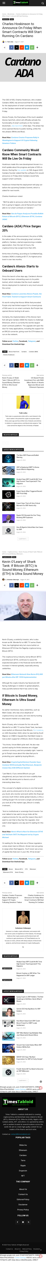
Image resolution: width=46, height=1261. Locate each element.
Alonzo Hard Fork (14, 351)
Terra (23, 1160)
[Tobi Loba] (3, 42)
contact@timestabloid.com (20, 1134)
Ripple (23, 1165)
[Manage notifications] (41, 1256)
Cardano (24, 351)
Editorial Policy (23, 1199)
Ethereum (23, 1150)
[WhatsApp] (32, 47)
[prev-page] (3, 443)
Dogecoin (23, 1171)
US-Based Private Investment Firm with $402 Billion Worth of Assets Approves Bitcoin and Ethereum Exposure (34, 382)
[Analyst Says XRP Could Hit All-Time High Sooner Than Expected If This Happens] (8, 482)
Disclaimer (23, 1204)
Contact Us (23, 1194)
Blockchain (5, 19)
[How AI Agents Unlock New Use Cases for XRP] (8, 530)
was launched (17, 126)
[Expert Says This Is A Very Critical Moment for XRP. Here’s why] (8, 506)
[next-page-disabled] (7, 443)
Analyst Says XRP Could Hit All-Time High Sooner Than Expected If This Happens (29, 481)
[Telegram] (27, 47)
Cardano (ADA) (33, 351)
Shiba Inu (23, 1145)
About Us (23, 1189)
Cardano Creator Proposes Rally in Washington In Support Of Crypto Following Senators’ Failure (20, 140)
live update (21, 170)
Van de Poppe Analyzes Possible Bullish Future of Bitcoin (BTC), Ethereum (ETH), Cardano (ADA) (22, 216)
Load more (22, 539)
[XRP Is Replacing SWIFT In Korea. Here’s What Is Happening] (8, 470)
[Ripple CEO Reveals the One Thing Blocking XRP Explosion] (8, 518)
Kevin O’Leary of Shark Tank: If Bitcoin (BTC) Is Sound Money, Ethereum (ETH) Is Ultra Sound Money (11, 382)
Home (4, 14)
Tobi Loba (10, 42)
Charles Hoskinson (9, 355)
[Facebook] (11, 47)
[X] (16, 47)
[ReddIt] (22, 47)
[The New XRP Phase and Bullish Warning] (8, 458)
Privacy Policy (23, 1210)
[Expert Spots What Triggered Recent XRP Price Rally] (8, 494)
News (11, 19)
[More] (37, 47)
